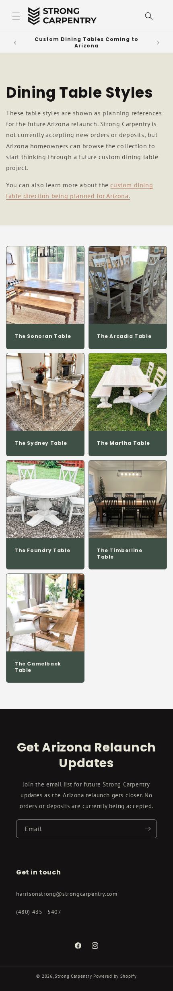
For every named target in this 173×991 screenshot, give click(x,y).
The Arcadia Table (124, 336)
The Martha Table (123, 443)
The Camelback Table (37, 667)
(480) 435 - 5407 (39, 911)
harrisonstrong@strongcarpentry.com (66, 893)
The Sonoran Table (42, 336)
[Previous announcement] (15, 42)
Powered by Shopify (115, 976)
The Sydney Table (40, 443)
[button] (16, 16)
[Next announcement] (158, 42)
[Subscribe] (148, 828)
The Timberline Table (119, 553)
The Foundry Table (42, 550)
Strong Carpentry (73, 976)
